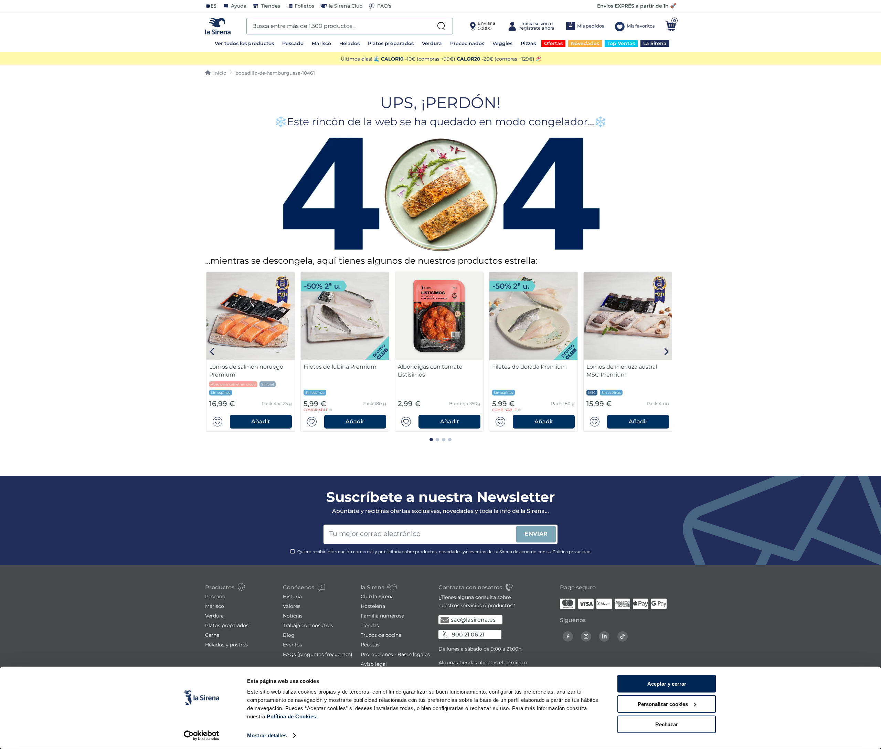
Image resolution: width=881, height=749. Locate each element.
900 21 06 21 (468, 634)
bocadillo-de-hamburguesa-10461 (275, 73)
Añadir (260, 421)
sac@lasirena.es (473, 619)
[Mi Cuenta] (530, 26)
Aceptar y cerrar (666, 684)
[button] (261, 422)
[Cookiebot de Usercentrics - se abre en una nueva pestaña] (201, 735)
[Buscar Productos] (442, 26)
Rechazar (666, 724)
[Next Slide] (666, 351)
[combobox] (349, 26)
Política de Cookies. (291, 716)
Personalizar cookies (663, 704)
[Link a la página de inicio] (215, 73)
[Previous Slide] (212, 351)
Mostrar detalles (267, 735)
